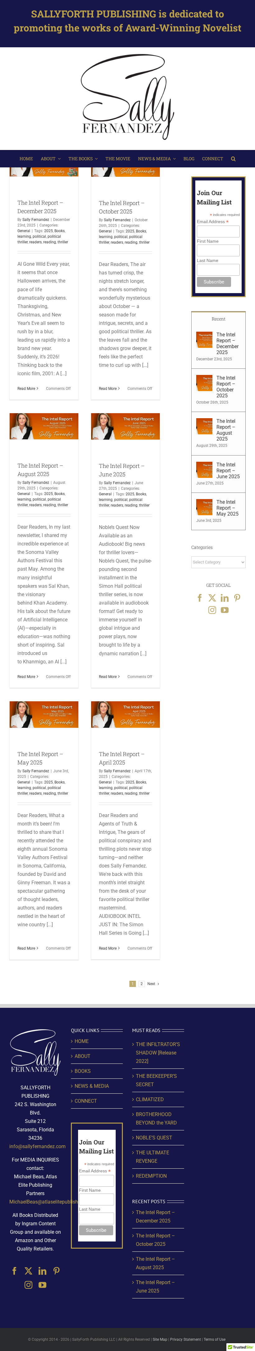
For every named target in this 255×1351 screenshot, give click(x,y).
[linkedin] (42, 1271)
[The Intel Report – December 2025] (204, 336)
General (23, 231)
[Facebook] (200, 598)
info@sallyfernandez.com (37, 1146)
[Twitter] (212, 598)
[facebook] (14, 1271)
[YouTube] (225, 610)
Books (59, 231)
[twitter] (28, 1271)
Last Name (207, 260)
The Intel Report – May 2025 (227, 508)
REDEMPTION (151, 1176)
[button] (233, 159)
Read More (26, 388)
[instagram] (28, 1285)
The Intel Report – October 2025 (225, 387)
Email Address (213, 222)
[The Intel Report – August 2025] (204, 422)
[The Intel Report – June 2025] (204, 466)
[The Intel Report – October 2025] (204, 379)
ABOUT (82, 1056)
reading (49, 242)
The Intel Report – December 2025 (227, 343)
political (39, 236)
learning (24, 236)
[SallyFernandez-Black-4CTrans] (127, 53)
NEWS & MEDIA (92, 1086)
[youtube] (42, 1285)
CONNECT (86, 1101)
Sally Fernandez (35, 219)
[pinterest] (56, 1271)
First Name (208, 241)
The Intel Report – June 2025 (228, 470)
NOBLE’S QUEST (154, 1138)
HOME (82, 1041)
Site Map (160, 1339)
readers (35, 242)
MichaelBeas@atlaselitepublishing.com (52, 1202)
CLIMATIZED (150, 1099)
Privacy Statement (185, 1339)
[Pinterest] (237, 598)
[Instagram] (212, 610)
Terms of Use (214, 1339)
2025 (48, 231)
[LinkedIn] (225, 598)
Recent (218, 319)
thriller (63, 242)
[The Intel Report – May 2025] (204, 503)
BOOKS (83, 1071)
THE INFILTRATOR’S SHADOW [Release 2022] (158, 1052)
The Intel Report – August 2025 (225, 430)
